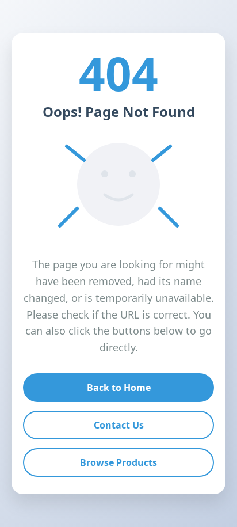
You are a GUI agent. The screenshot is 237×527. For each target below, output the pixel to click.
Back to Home (119, 387)
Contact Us (119, 425)
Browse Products (118, 462)
